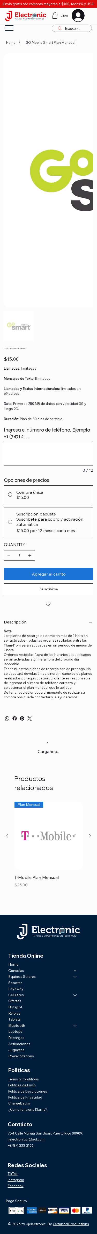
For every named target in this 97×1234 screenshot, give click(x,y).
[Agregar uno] (30, 555)
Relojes (14, 1013)
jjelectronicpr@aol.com (26, 1139)
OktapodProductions (71, 1224)
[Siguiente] (90, 836)
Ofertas (14, 1001)
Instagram (16, 1180)
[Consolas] (75, 971)
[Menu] (9, 28)
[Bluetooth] (75, 1026)
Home (13, 964)
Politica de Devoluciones (27, 1091)
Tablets (14, 1019)
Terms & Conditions (23, 1079)
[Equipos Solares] (75, 977)
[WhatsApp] (7, 718)
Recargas (16, 1037)
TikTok (13, 1174)
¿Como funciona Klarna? (27, 1109)
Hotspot (15, 1007)
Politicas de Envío (22, 1085)
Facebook (16, 1186)
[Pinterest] (22, 718)
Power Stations (21, 1056)
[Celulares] (75, 995)
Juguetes (16, 1050)
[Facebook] (14, 718)
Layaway (16, 988)
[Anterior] (7, 836)
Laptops (15, 1031)
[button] (54, 15)
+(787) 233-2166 (21, 1145)
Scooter (15, 982)
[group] (48, 855)
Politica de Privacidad (25, 1097)
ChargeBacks (19, 1103)
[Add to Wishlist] (48, 603)
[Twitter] (29, 718)
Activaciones (19, 1044)
